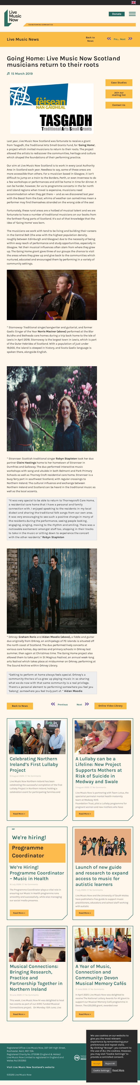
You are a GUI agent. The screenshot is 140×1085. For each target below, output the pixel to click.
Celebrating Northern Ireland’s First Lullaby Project (34, 764)
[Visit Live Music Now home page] (12, 25)
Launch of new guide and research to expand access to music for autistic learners (101, 875)
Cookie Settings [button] (101, 1070)
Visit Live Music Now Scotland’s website (30, 1067)
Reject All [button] (110, 1063)
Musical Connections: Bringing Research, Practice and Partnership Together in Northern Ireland (36, 977)
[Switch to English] (133, 2)
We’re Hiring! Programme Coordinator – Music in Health (37, 872)
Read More (118, 1070)
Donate (116, 13)
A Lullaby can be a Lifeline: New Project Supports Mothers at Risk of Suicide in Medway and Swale (98, 770)
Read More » (19, 814)
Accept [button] (96, 1063)
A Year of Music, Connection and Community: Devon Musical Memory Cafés (100, 974)
